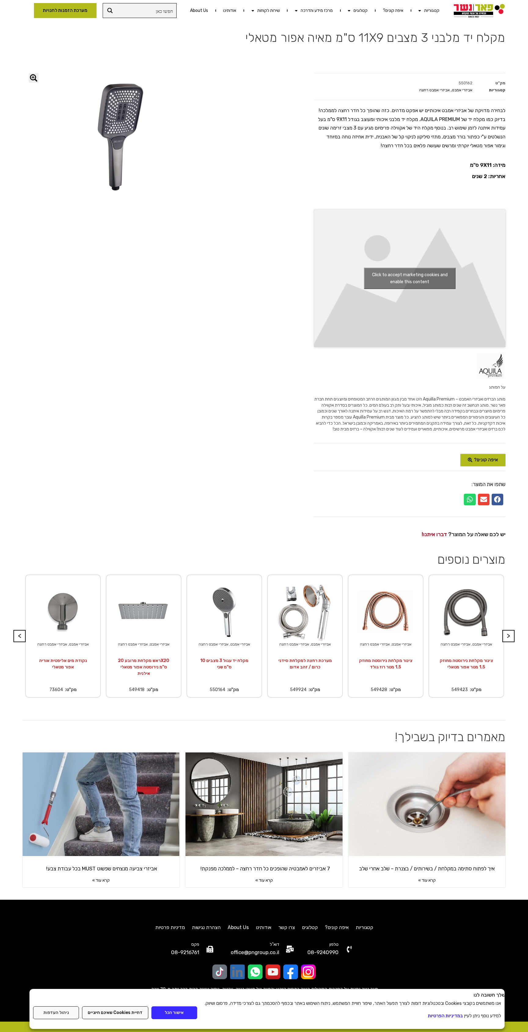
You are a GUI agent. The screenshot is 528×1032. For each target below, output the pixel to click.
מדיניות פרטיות (170, 927)
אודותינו (229, 10)
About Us (199, 10)
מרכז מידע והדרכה (317, 10)
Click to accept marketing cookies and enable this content (410, 278)
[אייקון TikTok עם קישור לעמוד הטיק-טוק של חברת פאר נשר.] (219, 971)
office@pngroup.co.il (255, 952)
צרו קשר (286, 927)
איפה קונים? (393, 10)
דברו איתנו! (434, 534)
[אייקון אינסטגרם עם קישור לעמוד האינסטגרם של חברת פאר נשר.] (308, 971)
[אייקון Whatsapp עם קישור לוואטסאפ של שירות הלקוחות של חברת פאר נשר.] (255, 971)
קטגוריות (431, 10)
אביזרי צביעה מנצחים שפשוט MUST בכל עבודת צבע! (101, 868)
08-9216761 (185, 952)
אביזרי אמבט (462, 90)
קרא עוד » (427, 880)
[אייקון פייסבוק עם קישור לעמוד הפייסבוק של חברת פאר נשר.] (290, 971)
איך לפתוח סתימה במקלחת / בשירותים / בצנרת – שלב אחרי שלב (427, 868)
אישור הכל (174, 1012)
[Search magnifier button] (110, 10)
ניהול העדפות (56, 1012)
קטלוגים (361, 10)
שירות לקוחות (268, 10)
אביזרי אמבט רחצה (434, 90)
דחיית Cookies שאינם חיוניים (115, 1012)
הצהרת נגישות (206, 927)
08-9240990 (323, 952)
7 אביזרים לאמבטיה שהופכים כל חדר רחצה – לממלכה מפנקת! (264, 868)
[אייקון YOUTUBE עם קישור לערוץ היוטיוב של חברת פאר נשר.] (273, 971)
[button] (497, 499)
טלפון (334, 944)
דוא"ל (274, 944)
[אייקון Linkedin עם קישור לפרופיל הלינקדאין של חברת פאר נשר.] (237, 971)
